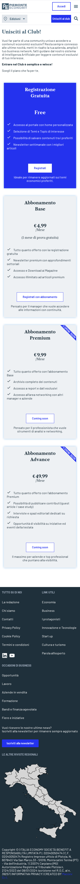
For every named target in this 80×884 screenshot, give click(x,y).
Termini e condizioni (15, 644)
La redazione (10, 602)
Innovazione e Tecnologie (59, 627)
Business (48, 610)
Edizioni (15, 19)
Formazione (10, 701)
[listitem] (63, 821)
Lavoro (6, 683)
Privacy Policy (11, 627)
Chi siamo (8, 610)
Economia (49, 602)
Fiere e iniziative (13, 718)
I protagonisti (51, 619)
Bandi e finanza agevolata (19, 709)
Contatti (7, 619)
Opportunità (10, 675)
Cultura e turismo (54, 644)
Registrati (40, 168)
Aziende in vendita (14, 692)
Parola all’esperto (53, 653)
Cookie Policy (11, 636)
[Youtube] (12, 655)
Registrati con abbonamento (40, 297)
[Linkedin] (4, 655)
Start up (47, 636)
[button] (76, 6)
